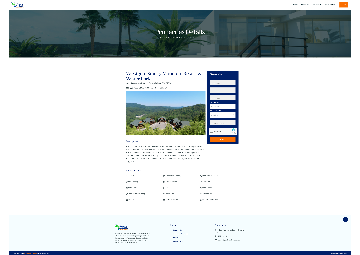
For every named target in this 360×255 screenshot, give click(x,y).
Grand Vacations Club (30, 253)
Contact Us (317, 5)
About (295, 5)
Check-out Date (215, 111)
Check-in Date (215, 102)
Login (344, 5)
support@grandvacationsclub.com (228, 240)
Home (163, 37)
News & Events (330, 5)
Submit (222, 139)
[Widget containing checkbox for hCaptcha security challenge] (223, 131)
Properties (305, 5)
